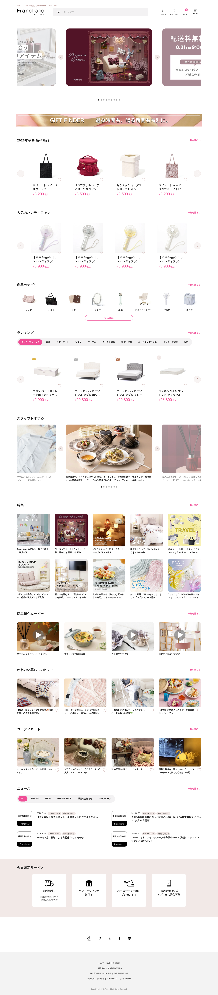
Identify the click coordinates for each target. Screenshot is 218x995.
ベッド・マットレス (30, 342)
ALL (23, 798)
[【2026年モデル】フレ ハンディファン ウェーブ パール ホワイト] (172, 238)
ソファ (78, 342)
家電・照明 (126, 342)
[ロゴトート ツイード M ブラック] (46, 166)
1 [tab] (99, 100)
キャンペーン (105, 798)
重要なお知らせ (85, 798)
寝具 (48, 342)
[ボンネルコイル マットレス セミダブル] (172, 371)
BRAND (34, 798)
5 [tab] (110, 100)
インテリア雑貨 (170, 342)
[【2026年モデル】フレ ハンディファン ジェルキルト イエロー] (130, 238)
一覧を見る (193, 140)
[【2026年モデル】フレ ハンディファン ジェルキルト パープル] (46, 238)
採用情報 (100, 979)
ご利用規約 (100, 968)
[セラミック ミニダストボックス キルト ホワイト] (130, 166)
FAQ (108, 963)
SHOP (48, 798)
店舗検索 (116, 963)
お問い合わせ (125, 979)
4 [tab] (107, 100)
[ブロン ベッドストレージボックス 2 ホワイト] (46, 371)
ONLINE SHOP (64, 798)
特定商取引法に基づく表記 (100, 973)
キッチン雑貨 (109, 342)
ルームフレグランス (147, 342)
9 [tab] (120, 100)
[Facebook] (119, 938)
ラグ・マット (62, 342)
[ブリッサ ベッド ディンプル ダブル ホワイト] (88, 371)
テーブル (92, 342)
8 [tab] (117, 100)
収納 (186, 342)
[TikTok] (88, 938)
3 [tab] (104, 100)
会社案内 (90, 979)
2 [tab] (102, 100)
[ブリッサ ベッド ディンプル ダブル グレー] (130, 371)
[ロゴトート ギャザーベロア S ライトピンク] (172, 166)
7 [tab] (115, 100)
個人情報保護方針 (121, 973)
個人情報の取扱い (115, 968)
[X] (110, 938)
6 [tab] (112, 100)
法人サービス (112, 979)
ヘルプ (101, 963)
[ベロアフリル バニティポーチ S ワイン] (88, 166)
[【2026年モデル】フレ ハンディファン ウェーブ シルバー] (88, 238)
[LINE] (129, 938)
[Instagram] (99, 938)
